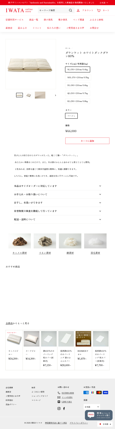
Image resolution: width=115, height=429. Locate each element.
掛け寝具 (48, 19)
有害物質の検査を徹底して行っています (35, 211)
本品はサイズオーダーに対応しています (35, 186)
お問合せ (94, 27)
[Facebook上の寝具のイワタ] (64, 408)
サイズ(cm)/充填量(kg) (76, 63)
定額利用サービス (15, 19)
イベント (37, 27)
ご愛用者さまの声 (75, 27)
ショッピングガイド (40, 396)
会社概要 (9, 387)
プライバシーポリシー (79, 422)
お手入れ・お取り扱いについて (30, 194)
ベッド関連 (78, 19)
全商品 (9, 323)
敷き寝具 (62, 19)
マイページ (36, 400)
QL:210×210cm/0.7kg (77, 93)
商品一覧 (33, 19)
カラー (68, 109)
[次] (54, 95)
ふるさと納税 (96, 19)
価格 (67, 125)
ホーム (67, 48)
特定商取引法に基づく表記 (56, 422)
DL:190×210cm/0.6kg (77, 85)
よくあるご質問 (38, 391)
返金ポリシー (11, 404)
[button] (105, 424)
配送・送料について (24, 219)
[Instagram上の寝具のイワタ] (59, 408)
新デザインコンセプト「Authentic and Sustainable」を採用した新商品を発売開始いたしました (51, 2)
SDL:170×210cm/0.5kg (78, 77)
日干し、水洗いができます (28, 202)
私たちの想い (54, 27)
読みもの (22, 27)
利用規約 (9, 400)
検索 (33, 387)
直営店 (9, 27)
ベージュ (71, 115)
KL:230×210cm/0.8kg (77, 101)
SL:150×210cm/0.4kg (77, 69)
